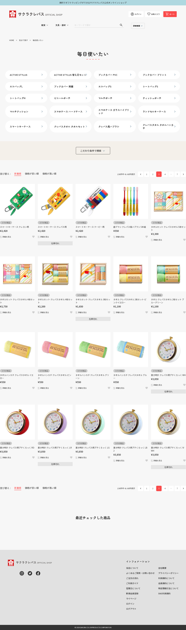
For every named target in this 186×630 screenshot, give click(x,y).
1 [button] (146, 174)
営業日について (133, 588)
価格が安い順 (32, 173)
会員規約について (166, 583)
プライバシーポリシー (168, 573)
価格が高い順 (49, 173)
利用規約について (166, 578)
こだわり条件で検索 (90, 150)
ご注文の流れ (132, 578)
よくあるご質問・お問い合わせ (140, 573)
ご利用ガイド (132, 583)
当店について (132, 567)
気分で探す (23, 40)
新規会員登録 (132, 593)
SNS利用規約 (164, 593)
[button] (140, 174)
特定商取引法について (168, 588)
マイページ (131, 598)
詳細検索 (136, 25)
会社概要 (162, 567)
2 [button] (152, 174)
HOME (11, 40)
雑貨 (43, 25)
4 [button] (165, 174)
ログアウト (131, 608)
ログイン (130, 603)
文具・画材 (61, 25)
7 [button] (177, 174)
